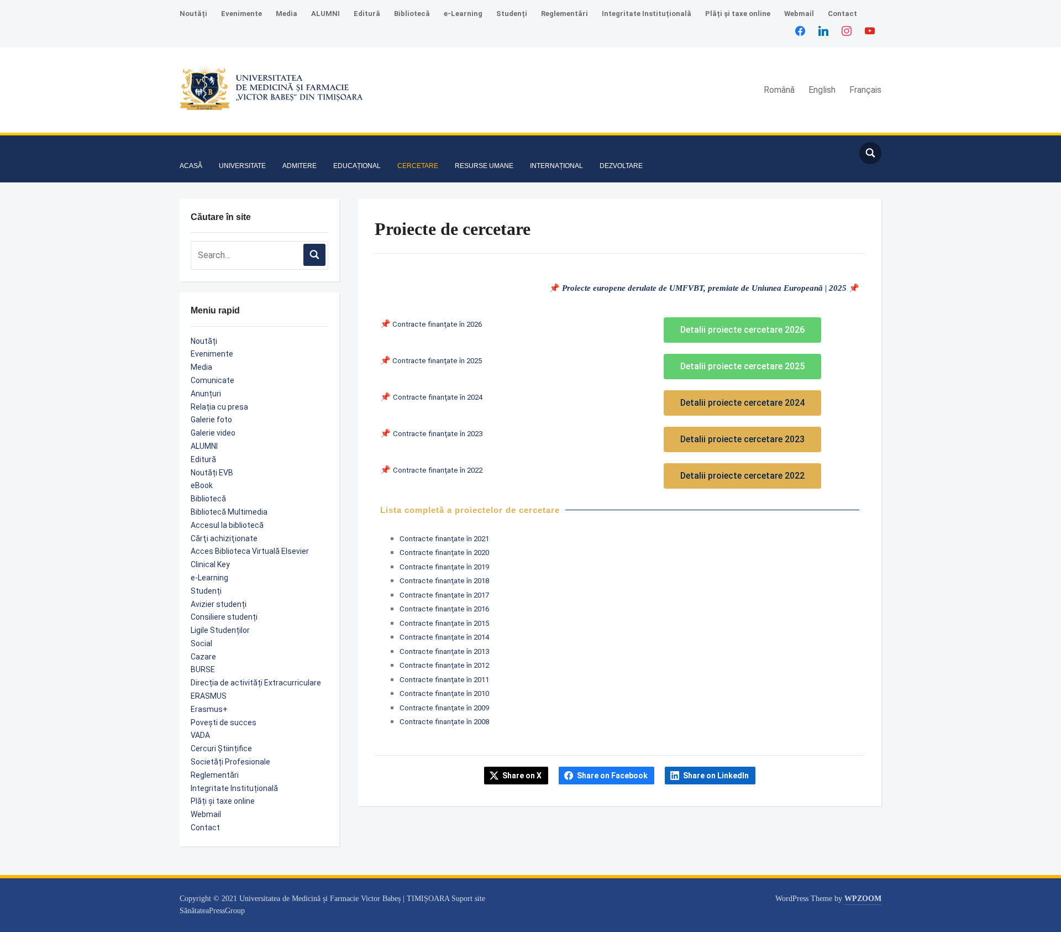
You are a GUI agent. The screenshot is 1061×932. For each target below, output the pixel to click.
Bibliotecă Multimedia (229, 511)
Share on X (522, 775)
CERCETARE (417, 166)
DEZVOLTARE (621, 166)
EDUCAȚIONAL (357, 166)
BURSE (203, 669)
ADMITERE (299, 166)
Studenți (511, 13)
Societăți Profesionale (230, 761)
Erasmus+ (209, 709)
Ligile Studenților (220, 630)
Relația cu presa (219, 406)
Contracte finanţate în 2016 (444, 609)
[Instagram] (846, 30)
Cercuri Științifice (221, 748)
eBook (202, 485)
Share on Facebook (612, 775)
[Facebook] (800, 30)
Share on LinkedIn (716, 775)
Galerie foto (211, 419)
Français (865, 90)
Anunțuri (206, 393)
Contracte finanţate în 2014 (444, 637)
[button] (189, 149)
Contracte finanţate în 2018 (444, 581)
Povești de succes (223, 722)
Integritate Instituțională (646, 13)
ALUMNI (325, 13)
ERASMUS (209, 696)
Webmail (799, 13)
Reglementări (564, 13)
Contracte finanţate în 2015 (444, 623)
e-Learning (463, 13)
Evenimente (241, 13)
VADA (200, 735)
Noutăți (193, 13)
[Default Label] (869, 30)
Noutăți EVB (212, 472)
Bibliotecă (412, 13)
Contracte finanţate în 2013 (444, 651)
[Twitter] (823, 30)
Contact (842, 13)
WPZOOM (862, 898)
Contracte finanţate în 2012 (444, 665)
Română (779, 90)
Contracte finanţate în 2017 (444, 595)
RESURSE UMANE (484, 166)
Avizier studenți (218, 604)
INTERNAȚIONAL (556, 166)
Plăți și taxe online (737, 13)
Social (201, 643)
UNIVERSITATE (242, 166)
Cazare (203, 656)
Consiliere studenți (224, 616)
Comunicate (212, 380)
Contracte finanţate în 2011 (444, 680)
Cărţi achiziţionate (224, 538)
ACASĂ (191, 166)
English (822, 90)
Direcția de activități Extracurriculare (256, 682)
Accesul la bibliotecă (227, 525)
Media (286, 13)
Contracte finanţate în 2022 (437, 470)
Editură (367, 13)
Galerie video (213, 432)
